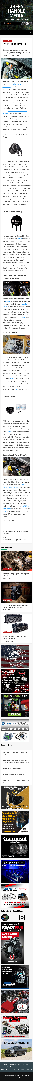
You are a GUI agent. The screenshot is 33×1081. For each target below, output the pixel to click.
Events (6, 1067)
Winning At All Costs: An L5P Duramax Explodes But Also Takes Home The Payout (16, 761)
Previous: (15, 531)
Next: (14, 539)
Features (21, 1064)
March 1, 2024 (7, 47)
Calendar (4, 1069)
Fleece (19, 238)
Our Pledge (20, 1069)
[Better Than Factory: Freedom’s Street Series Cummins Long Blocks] (16, 592)
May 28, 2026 (7, 578)
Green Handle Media (16, 11)
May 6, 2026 (7, 609)
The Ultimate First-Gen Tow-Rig (12, 768)
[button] (3, 32)
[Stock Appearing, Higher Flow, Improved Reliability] (16, 561)
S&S (4, 511)
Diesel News (13, 1064)
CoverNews (12, 1078)
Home (5, 1064)
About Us (29, 1069)
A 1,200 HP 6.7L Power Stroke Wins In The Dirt (16, 781)
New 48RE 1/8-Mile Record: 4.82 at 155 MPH (15, 753)
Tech (27, 1064)
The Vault (12, 1069)
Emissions (24, 1067)
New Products (7, 41)
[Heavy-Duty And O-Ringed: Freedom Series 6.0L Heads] (16, 624)
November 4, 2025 (8, 641)
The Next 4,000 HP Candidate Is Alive (14, 774)
